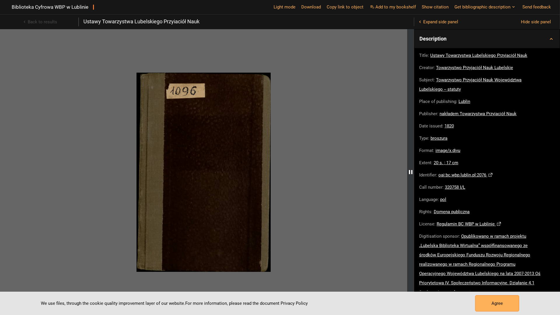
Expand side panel (440, 21)
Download (311, 7)
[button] (487, 38)
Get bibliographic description (482, 7)
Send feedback (536, 7)
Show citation (435, 7)
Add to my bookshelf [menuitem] (395, 7)
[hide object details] (410, 172)
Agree (497, 303)
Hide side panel (536, 21)
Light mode (284, 7)
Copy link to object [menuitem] (345, 7)
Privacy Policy (294, 303)
